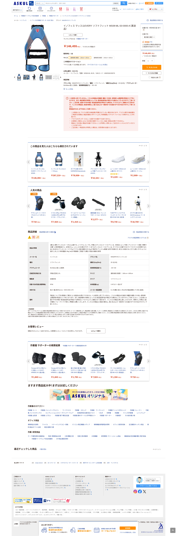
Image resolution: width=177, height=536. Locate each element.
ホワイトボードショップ (86, 510)
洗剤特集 (17, 512)
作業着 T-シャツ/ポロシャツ (117, 410)
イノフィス (23, 20)
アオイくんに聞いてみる (148, 486)
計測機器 (94, 436)
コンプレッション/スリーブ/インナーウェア (59, 413)
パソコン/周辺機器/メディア (81, 424)
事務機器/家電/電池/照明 (101, 424)
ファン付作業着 (128, 413)
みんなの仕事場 (109, 483)
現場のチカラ (58, 512)
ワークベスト (66, 410)
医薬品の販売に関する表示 (82, 494)
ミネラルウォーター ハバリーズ (69, 463)
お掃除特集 (154, 510)
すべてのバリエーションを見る (97, 64)
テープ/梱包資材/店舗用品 (36, 436)
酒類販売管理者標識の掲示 (82, 492)
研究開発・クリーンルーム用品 (111, 436)
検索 (124, 3)
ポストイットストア (20, 515)
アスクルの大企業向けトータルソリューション (117, 488)
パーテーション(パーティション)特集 (105, 510)
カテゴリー (16, 10)
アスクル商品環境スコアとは (137, 238)
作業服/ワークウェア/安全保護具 (30, 16)
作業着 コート (32, 410)
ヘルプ (142, 3)
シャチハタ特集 (126, 512)
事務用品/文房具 (33, 424)
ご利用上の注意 (79, 488)
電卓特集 (44, 510)
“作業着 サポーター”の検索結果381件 (75, 345)
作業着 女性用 (32, 415)
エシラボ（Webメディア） (112, 485)
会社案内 (47, 479)
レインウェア (141, 413)
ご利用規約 (78, 481)
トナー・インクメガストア (33, 510)
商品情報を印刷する (156, 20)
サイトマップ (79, 479)
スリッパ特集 (26, 512)
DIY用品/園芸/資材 (62, 439)
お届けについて (18, 481)
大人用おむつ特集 (106, 512)
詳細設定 (115, 3)
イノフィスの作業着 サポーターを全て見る (41, 20)
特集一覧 (59, 515)
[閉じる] (138, 521)
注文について (17, 479)
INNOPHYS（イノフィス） (69, 20)
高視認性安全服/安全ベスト (86, 413)
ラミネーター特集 (72, 510)
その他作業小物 (130, 415)
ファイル (45, 424)
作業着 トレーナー (136, 410)
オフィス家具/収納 (119, 424)
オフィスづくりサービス (35, 515)
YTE (151, 42)
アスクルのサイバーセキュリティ (54, 488)
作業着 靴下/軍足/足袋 (62, 415)
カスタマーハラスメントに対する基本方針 (57, 485)
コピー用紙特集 (19, 510)
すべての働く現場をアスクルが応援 (81, 512)
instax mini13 (39, 463)
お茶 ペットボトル (112, 463)
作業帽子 (118, 415)
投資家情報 (48, 481)
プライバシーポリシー (81, 483)
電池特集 (51, 510)
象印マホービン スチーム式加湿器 (92, 463)
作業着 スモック (80, 410)
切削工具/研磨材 (82, 436)
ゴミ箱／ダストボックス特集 (141, 510)
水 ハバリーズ (51, 463)
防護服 (117, 413)
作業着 (44, 16)
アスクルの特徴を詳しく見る (128, 532)
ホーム (16, 16)
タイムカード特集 (61, 510)
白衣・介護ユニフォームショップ (141, 512)
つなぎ (101, 413)
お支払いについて (19, 483)
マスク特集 (96, 512)
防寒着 (109, 413)
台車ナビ (66, 512)
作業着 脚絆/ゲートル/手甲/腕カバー (84, 415)
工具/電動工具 (69, 436)
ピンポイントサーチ (49, 515)
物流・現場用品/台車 (54, 436)
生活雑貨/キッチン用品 (136, 424)
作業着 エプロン (46, 415)
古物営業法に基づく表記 (82, 490)
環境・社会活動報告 (50, 483)
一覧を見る (42, 449)
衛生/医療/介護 (49, 427)
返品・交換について (19, 485)
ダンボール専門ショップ (46, 512)
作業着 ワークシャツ (97, 410)
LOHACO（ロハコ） (110, 479)
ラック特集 (128, 510)
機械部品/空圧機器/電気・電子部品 (135, 436)
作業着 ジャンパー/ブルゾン (50, 410)
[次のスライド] (60, 77)
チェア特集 (120, 510)
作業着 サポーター (54, 16)
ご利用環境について (80, 485)
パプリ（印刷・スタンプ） (111, 481)
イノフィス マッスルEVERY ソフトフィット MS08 (76, 16)
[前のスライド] (14, 77)
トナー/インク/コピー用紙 (60, 424)
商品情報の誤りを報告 (46, 232)
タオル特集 (35, 512)
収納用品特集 (116, 512)
